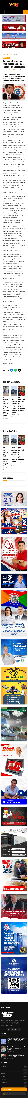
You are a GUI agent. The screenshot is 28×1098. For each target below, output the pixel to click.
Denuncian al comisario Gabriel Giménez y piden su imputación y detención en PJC (15, 1055)
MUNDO (13, 1073)
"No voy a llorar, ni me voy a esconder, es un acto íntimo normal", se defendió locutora (16, 1048)
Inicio (4, 54)
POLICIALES (13, 1076)
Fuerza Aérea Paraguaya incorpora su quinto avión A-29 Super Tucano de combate (14, 405)
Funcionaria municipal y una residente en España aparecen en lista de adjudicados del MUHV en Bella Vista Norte (16, 1040)
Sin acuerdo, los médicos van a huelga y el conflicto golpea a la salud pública (6, 406)
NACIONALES (9, 54)
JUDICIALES (13, 1086)
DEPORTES (13, 1079)
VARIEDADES (13, 1082)
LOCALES (13, 1066)
